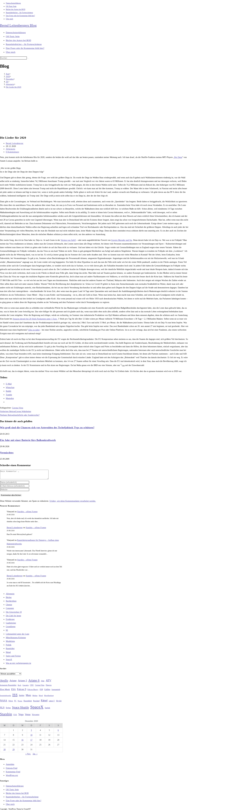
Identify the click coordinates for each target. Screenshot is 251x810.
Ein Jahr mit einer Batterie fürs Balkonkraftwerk (28, 440)
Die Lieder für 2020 (13, 87)
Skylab (59, 701)
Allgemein (10, 149)
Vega (21, 714)
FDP (41, 689)
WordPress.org (12, 775)
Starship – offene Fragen (27, 512)
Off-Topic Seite (11, 6)
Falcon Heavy (32, 689)
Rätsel (8, 652)
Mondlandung (49, 695)
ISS (15, 695)
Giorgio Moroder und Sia (121, 240)
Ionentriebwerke (5, 695)
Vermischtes (7, 452)
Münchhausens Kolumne (16, 638)
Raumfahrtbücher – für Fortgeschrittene (19, 13)
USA (15, 715)
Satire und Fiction (13, 656)
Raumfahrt (10, 648)
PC (15, 701)
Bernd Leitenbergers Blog (18, 25)
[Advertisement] (94, 112)
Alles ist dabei (34, 330)
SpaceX (9, 659)
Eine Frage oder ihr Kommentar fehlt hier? (20, 16)
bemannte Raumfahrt (8, 685)
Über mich (9, 19)
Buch (19, 685)
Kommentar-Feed (13, 772)
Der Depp (178, 157)
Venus (28, 714)
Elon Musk (5, 689)
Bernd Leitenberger (14, 143)
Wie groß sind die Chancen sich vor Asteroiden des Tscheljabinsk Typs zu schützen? (47, 427)
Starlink (47, 708)
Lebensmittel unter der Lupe (17, 634)
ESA (13, 689)
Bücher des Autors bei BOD (15, 9)
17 (31, 740)
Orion (10, 701)
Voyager (35, 714)
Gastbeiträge (11, 623)
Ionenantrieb (56, 689)
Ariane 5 (22, 680)
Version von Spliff (68, 240)
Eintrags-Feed (11, 768)
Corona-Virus (17, 408)
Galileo (47, 689)
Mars (28, 695)
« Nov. (28, 754)
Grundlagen (10, 627)
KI (7, 630)
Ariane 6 (34, 680)
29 (13, 749)
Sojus (8, 707)
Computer (10, 608)
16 (22, 740)
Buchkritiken (11, 601)
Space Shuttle (20, 707)
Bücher (9, 597)
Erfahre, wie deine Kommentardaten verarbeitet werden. (73, 501)
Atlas (42, 681)
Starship (6, 714)
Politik (8, 645)
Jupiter (21, 695)
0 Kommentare (12, 152)
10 (31, 735)
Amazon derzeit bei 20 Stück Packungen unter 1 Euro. (35, 319)
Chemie (9, 605)
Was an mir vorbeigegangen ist (18, 663)
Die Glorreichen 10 (14, 612)
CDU (32, 685)
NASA (3, 700)
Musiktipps (10, 641)
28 (4, 749)
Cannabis (26, 685)
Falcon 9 (21, 689)
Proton (20, 701)
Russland (36, 701)
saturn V (52, 701)
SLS (2, 707)
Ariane (13, 680)
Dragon (49, 685)
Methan (34, 695)
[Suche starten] (28, 58)
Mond (41, 695)
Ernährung (10, 619)
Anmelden (10, 764)
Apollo (4, 680)
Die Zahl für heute (13, 616)
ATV (48, 680)
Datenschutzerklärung (13, 3)
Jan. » (35, 754)
